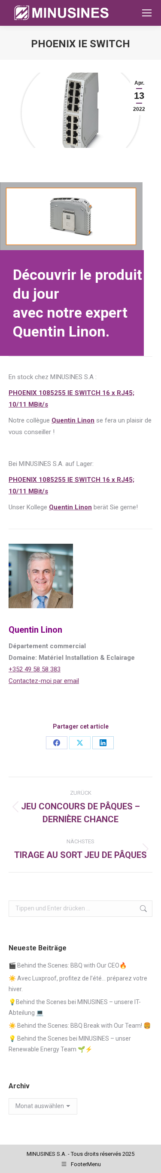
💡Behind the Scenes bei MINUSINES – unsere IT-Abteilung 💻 (75, 1007)
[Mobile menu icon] (146, 12)
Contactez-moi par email (44, 681)
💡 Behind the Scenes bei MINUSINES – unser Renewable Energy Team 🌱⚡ (70, 1044)
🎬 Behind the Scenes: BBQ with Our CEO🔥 (68, 965)
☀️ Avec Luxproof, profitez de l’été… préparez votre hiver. (78, 983)
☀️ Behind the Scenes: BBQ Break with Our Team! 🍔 (80, 1025)
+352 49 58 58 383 (35, 669)
